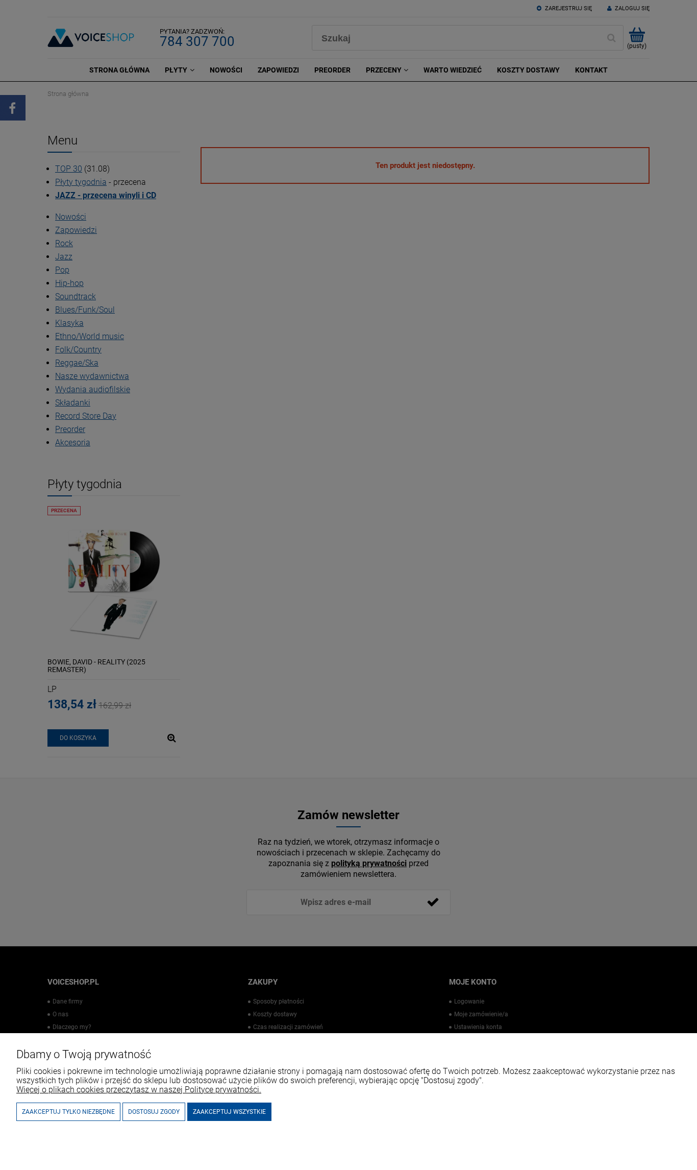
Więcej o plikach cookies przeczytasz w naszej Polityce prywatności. (138, 1089)
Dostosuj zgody (154, 1111)
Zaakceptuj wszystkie (229, 1111)
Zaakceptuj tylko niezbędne (68, 1111)
